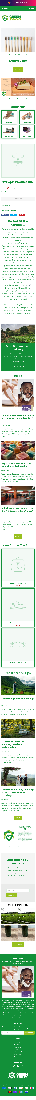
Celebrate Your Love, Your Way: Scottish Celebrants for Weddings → (17, 792)
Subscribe (12, 895)
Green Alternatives (17, 1085)
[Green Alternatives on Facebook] (18, 1066)
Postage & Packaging (18, 1045)
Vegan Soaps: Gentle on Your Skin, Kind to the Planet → (16, 465)
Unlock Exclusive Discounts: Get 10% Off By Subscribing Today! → (17, 511)
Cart (33, 9)
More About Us (18, 366)
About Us (18, 1049)
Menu (6, 9)
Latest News (18, 958)
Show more (18, 945)
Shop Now (18, 69)
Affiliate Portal (18, 1052)
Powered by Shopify (28, 1085)
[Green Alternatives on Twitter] (14, 1066)
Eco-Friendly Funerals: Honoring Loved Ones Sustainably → (13, 744)
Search (18, 1042)
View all (18, 536)
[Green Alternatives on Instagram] (22, 1066)
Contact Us (18, 1047)
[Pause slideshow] (34, 55)
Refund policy (18, 1057)
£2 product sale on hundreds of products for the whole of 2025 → (17, 418)
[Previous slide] (9, 55)
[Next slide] (26, 55)
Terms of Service (18, 1054)
